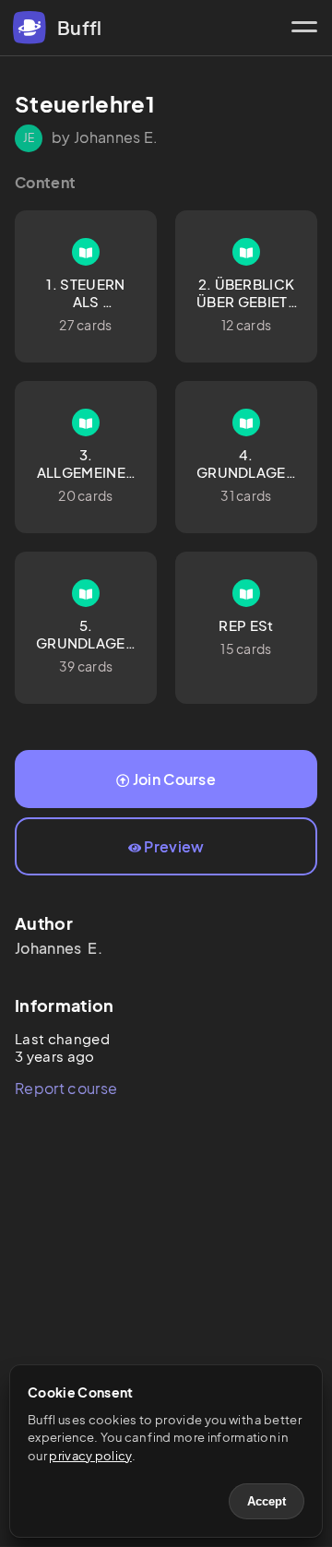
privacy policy (90, 1455)
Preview (174, 846)
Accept (266, 1501)
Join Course (175, 779)
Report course (66, 1088)
